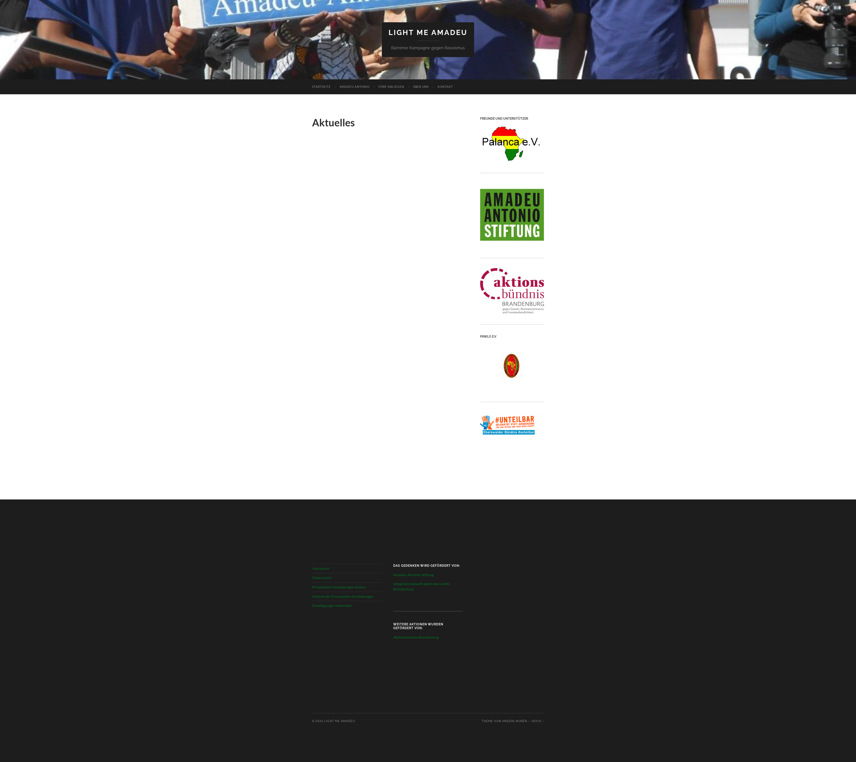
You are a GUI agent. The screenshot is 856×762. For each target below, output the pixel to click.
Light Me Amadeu (428, 32)
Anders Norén (514, 721)
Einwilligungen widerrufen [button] (332, 605)
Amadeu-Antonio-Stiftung (413, 575)
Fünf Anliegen (391, 86)
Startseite (321, 86)
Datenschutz (322, 577)
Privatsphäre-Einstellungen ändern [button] (339, 587)
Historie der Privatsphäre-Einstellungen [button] (342, 596)
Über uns (421, 86)
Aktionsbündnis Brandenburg (416, 637)
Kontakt (445, 86)
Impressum (320, 568)
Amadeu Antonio (355, 86)
